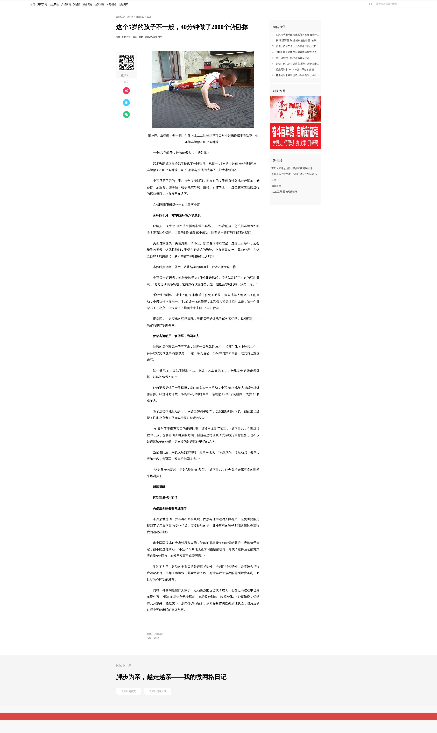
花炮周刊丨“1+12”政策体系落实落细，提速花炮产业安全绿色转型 (296, 69)
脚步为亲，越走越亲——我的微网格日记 (171, 676)
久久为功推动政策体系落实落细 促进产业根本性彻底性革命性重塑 (296, 34)
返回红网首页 (128, 691)
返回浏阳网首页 (157, 691)
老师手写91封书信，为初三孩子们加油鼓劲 (294, 174)
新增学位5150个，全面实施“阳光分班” (294, 46)
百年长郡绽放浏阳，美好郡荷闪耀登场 (291, 168)
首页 (32, 4)
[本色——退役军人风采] (295, 108)
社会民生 (140, 17)
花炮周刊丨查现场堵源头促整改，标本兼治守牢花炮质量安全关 (296, 75)
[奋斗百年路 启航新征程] (295, 136)
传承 (273, 180)
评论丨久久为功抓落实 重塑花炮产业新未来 (296, 63)
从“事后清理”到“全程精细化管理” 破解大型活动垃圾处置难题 (296, 40)
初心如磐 (276, 186)
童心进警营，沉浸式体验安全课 (290, 58)
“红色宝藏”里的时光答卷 (284, 191)
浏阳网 (130, 17)
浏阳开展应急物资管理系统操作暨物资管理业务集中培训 (296, 52)
